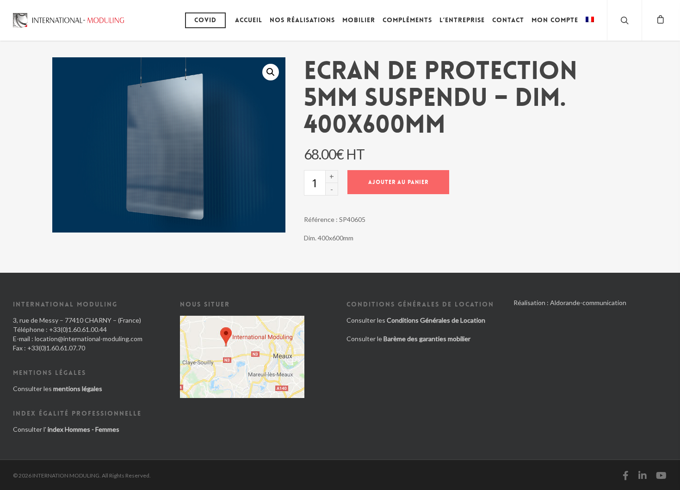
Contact (508, 20)
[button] (270, 72)
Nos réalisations (302, 20)
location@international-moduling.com (88, 339)
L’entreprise (462, 20)
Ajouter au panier (398, 182)
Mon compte (555, 20)
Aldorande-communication (588, 302)
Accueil (248, 20)
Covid (205, 20)
